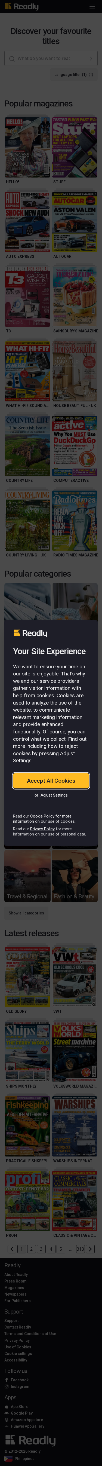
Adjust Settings (54, 795)
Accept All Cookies (51, 781)
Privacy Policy (42, 829)
